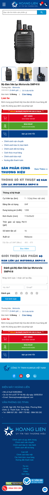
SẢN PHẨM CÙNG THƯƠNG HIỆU (15, 170)
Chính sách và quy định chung (24, 440)
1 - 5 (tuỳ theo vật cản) (34, 198)
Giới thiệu (25, 474)
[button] (45, 73)
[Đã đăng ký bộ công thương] (33, 484)
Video (25, 471)
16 (25, 231)
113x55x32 (29, 216)
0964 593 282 (36, 412)
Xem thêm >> (41, 169)
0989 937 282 (12, 412)
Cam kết (24, 452)
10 (25, 222)
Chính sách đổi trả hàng (14, 149)
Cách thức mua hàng (13, 153)
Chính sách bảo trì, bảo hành (16, 145)
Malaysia (28, 237)
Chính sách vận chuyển (14, 141)
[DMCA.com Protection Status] (14, 484)
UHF (26, 204)
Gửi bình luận (11, 299)
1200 (26, 210)
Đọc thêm (24, 248)
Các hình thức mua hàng (24, 457)
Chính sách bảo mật (12, 156)
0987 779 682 (24, 412)
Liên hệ (25, 469)
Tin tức (25, 466)
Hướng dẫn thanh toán (13, 160)
